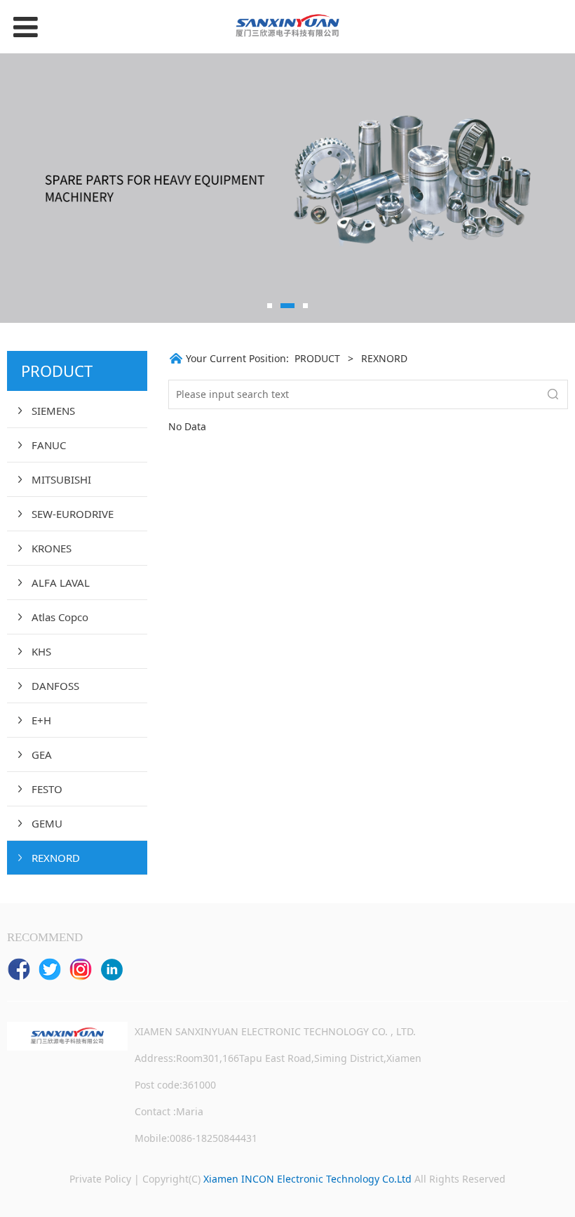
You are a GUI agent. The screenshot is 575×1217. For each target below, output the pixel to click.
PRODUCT (317, 358)
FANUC (49, 445)
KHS (41, 651)
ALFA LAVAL (61, 583)
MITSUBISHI (61, 479)
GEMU (47, 823)
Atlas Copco (60, 617)
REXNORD (56, 858)
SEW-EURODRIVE (73, 514)
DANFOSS (55, 686)
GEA (42, 754)
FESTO (47, 789)
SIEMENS (53, 411)
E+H (41, 720)
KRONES (52, 548)
